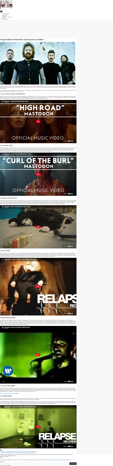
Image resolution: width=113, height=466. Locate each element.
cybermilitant (7, 459)
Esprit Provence (50, 459)
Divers (3, 18)
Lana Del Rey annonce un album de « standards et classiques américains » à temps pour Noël (18, 452)
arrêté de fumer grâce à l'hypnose (65, 459)
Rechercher (2, 461)
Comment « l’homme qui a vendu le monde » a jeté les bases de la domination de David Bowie (19, 451)
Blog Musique (5, 14)
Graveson (21, 459)
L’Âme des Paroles (5, 13)
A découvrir (4, 15)
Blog (2, 450)
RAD (56, 459)
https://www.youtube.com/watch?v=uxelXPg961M (9, 393)
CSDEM (1, 455)
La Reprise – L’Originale (7, 17)
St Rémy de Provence (37, 459)
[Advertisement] (56, 29)
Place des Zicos (5, 19)
